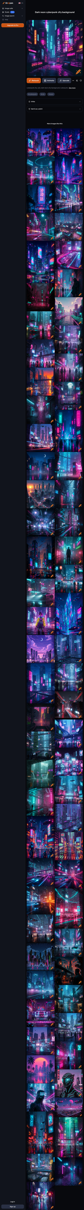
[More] (73, 81)
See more (72, 88)
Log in (12, 1202)
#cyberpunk (32, 94)
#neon (51, 94)
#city (43, 94)
